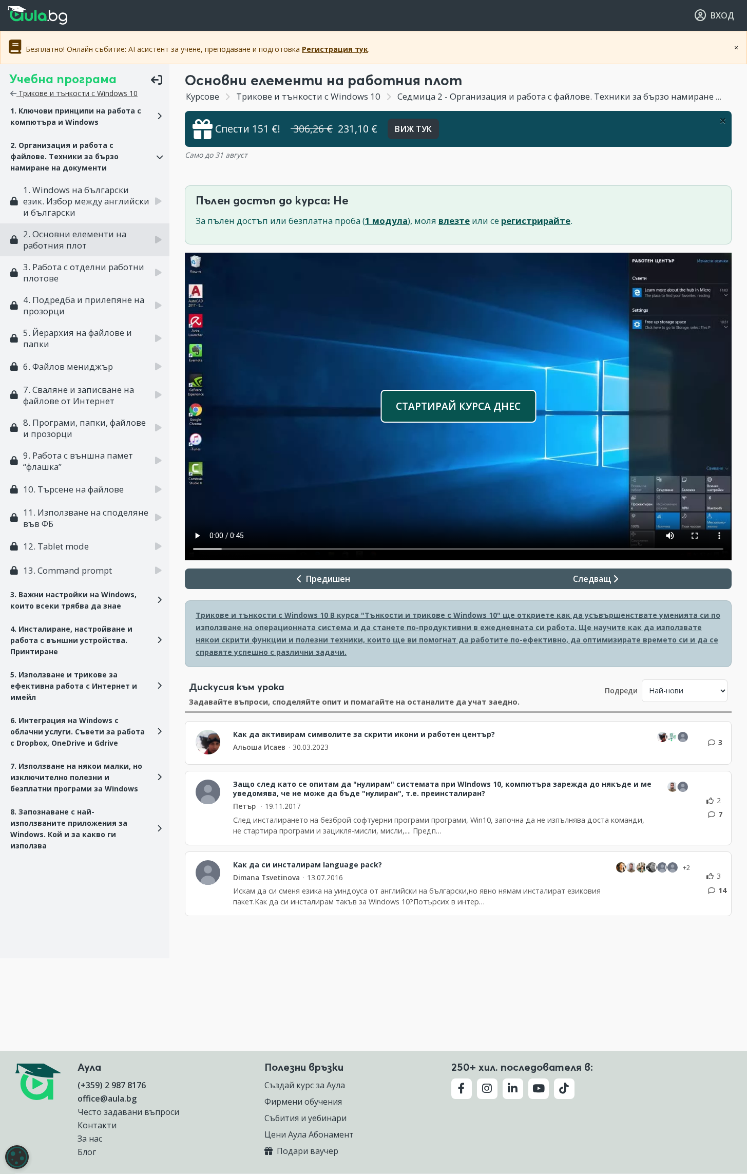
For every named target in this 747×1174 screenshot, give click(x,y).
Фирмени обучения (303, 1101)
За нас (90, 1138)
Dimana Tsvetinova (266, 877)
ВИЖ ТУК (413, 129)
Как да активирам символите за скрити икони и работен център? (364, 734)
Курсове (202, 96)
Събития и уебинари (305, 1118)
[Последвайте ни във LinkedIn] (513, 1088)
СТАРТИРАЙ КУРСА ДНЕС (458, 406)
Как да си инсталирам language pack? (307, 864)
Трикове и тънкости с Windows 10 (77, 93)
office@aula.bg (107, 1098)
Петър (245, 806)
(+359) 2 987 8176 (112, 1085)
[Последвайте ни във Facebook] (461, 1088)
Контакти (97, 1125)
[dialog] (17, 1157)
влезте (454, 220)
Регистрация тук (335, 49)
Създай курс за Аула (304, 1085)
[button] (84, 116)
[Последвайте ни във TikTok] (564, 1088)
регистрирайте (535, 220)
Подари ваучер (306, 1151)
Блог (87, 1152)
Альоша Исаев (259, 747)
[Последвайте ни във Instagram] (487, 1088)
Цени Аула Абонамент (309, 1134)
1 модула (386, 220)
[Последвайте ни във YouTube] (538, 1088)
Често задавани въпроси (128, 1112)
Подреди (621, 690)
